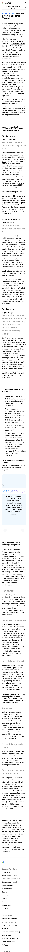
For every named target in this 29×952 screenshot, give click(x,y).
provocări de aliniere (9, 80)
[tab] (11, 535)
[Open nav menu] (25, 2)
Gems (20, 184)
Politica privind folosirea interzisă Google (11, 330)
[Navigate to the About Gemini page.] (7, 3)
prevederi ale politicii (12, 321)
